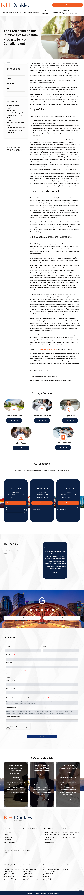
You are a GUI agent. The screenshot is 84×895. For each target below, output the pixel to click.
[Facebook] (65, 869)
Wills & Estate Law (48, 842)
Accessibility (7, 839)
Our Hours (36, 509)
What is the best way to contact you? (16, 670)
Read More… (27, 800)
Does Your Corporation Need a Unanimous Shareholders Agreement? (16, 130)
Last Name (46, 646)
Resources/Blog (34, 12)
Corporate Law (47, 839)
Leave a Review (22, 618)
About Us (5, 12)
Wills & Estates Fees (69, 837)
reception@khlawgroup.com (13, 879)
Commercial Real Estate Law (51, 832)
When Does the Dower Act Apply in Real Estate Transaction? (15, 108)
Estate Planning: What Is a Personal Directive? (43, 376)
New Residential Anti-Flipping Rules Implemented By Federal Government (51, 380)
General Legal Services (49, 837)
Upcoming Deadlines (11, 707)
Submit (42, 736)
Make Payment (45, 12)
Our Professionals (30, 828)
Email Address (10, 662)
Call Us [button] (67, 5)
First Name (8, 646)
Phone (9, 674)
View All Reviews (61, 618)
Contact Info (11, 503)
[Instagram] (63, 869)
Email (8, 677)
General (9, 78)
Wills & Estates (11, 89)
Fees (25, 12)
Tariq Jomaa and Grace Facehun (47, 349)
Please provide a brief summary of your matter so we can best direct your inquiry (27, 697)
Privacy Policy (8, 837)
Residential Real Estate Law (51, 835)
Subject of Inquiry (11, 688)
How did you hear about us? (13, 716)
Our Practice (7, 832)
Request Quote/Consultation (70, 12)
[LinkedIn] (68, 869)
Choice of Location (11, 680)
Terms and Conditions (10, 842)
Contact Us (57, 12)
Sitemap (6, 835)
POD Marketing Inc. (38, 893)
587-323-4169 (29, 874)
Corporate (10, 73)
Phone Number (10, 655)
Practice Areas (15, 12)
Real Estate (10, 83)
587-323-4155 (9, 874)
